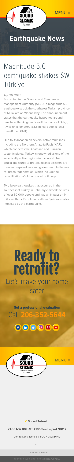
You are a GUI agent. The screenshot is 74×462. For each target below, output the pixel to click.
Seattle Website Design (30, 459)
